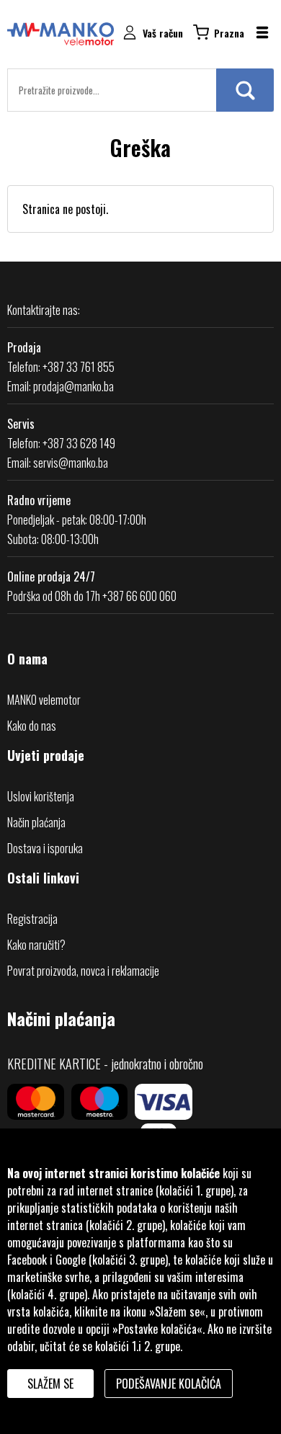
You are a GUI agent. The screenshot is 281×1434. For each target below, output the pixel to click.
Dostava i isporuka (45, 848)
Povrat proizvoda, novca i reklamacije (83, 970)
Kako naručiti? (36, 944)
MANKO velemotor (44, 699)
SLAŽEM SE (50, 1383)
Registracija (32, 918)
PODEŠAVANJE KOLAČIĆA (168, 1383)
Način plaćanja (36, 822)
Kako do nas (31, 725)
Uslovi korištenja (40, 796)
